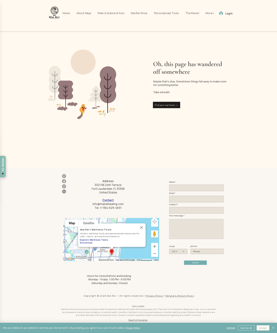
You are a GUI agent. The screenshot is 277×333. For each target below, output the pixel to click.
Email (171, 193)
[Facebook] (64, 181)
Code (172, 246)
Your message (176, 216)
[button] (210, 13)
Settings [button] (231, 327)
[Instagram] (64, 186)
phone (193, 246)
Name (172, 182)
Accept (263, 327)
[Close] (273, 327)
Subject (173, 204)
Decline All (246, 327)
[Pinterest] (64, 176)
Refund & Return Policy (179, 295)
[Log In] (220, 13)
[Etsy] (64, 191)
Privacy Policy (154, 295)
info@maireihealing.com (108, 204)
